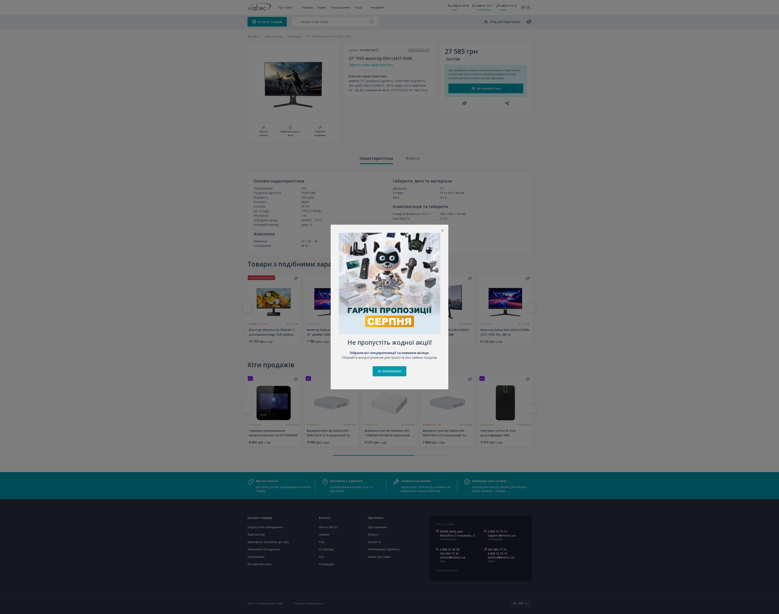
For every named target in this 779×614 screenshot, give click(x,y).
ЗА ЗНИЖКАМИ (389, 371)
